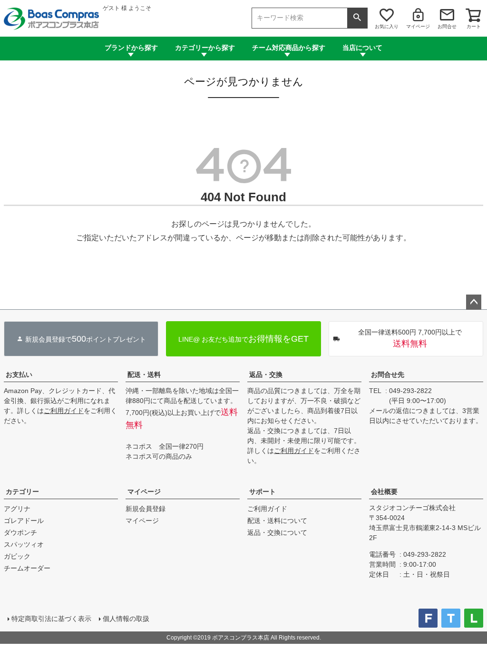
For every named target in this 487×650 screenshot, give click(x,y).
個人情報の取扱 (126, 618)
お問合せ (447, 26)
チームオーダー (27, 568)
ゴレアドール (24, 520)
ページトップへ (473, 302)
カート (474, 26)
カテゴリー (22, 491)
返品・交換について (277, 532)
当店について (362, 47)
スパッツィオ (24, 544)
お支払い (19, 374)
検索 (357, 18)
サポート (262, 491)
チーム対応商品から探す (288, 47)
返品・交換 (265, 374)
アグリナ (17, 508)
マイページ (418, 26)
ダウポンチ (20, 532)
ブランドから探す (131, 47)
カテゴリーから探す (205, 47)
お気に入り (387, 26)
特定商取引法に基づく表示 (51, 618)
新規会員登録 (146, 508)
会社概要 (384, 491)
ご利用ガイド (64, 410)
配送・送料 (144, 374)
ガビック (17, 556)
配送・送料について (277, 520)
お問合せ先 (387, 374)
